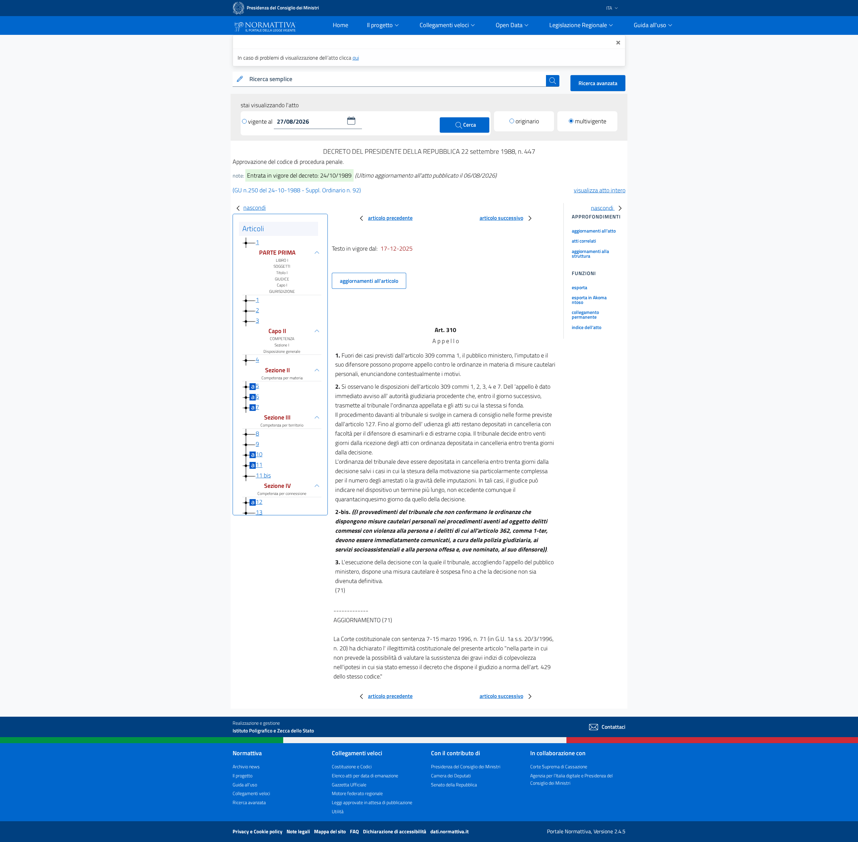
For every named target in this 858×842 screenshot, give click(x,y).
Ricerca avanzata (597, 83)
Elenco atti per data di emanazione (365, 775)
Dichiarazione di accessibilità (395, 831)
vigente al (261, 121)
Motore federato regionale (357, 793)
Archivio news (246, 766)
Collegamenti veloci (251, 793)
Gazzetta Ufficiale (349, 784)
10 (259, 454)
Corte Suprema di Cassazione (558, 766)
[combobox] (396, 79)
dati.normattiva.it (449, 831)
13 (259, 512)
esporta (579, 287)
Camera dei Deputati (451, 775)
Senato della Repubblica (454, 784)
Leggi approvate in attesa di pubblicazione (372, 802)
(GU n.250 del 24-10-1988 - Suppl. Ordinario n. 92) (297, 190)
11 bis (263, 475)
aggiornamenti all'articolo (369, 281)
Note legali (299, 831)
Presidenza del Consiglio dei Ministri (465, 766)
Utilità (338, 811)
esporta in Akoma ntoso (589, 300)
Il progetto (242, 775)
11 (259, 464)
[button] (351, 120)
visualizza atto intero (599, 190)
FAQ (355, 831)
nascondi (254, 207)
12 (259, 501)
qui (356, 58)
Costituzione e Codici (352, 766)
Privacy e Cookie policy (258, 831)
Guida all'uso (245, 784)
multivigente (590, 121)
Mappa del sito (330, 831)
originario (527, 121)
